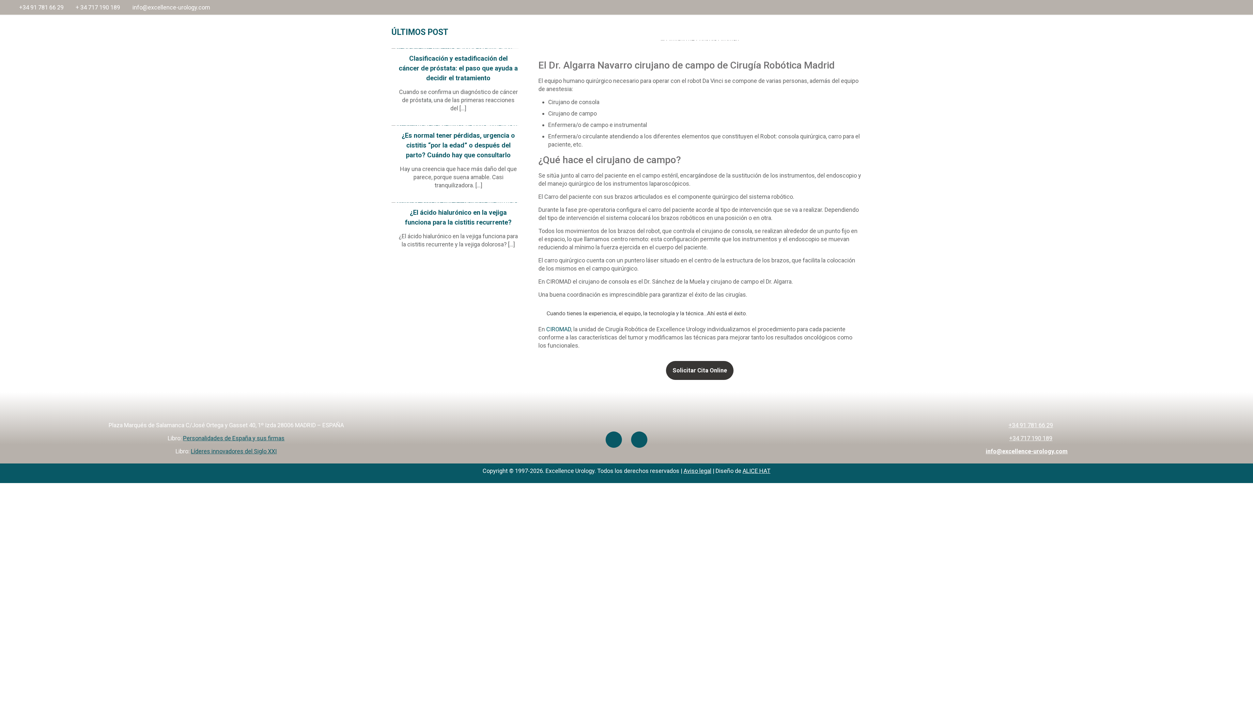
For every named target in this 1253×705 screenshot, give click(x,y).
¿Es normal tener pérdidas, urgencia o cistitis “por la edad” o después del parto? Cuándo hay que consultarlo (458, 145)
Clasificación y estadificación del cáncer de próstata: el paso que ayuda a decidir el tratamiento (458, 68)
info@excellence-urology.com (171, 7)
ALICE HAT (756, 470)
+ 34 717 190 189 (98, 7)
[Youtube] (614, 439)
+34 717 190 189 (1030, 438)
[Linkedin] (639, 439)
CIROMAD (558, 329)
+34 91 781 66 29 (41, 7)
